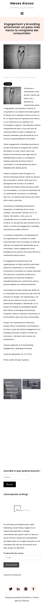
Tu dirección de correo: (14, 553)
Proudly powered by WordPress (18, 597)
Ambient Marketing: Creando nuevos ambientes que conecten (11, 389)
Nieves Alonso (22, 3)
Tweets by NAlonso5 (12, 575)
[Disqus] (22, 435)
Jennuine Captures (21, 360)
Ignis (17, 600)
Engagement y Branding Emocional (18, 348)
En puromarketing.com (12, 367)
